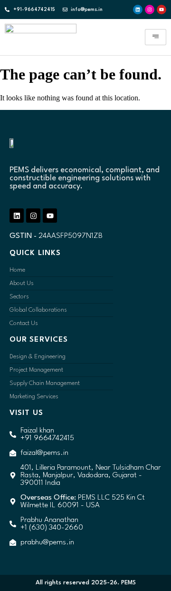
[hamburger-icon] (155, 37)
